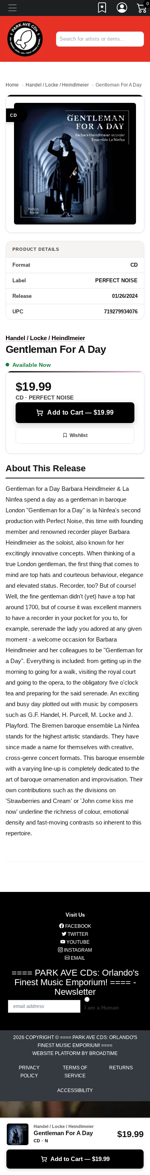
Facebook (77, 926)
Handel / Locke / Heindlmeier (57, 85)
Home (12, 85)
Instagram (77, 950)
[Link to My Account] (122, 9)
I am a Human (101, 1008)
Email (77, 958)
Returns (121, 1068)
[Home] (25, 38)
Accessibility (75, 1090)
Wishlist (79, 435)
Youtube (77, 942)
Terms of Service (75, 1072)
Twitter (77, 934)
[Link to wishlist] (102, 9)
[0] (142, 10)
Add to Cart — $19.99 (80, 412)
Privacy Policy (29, 1072)
